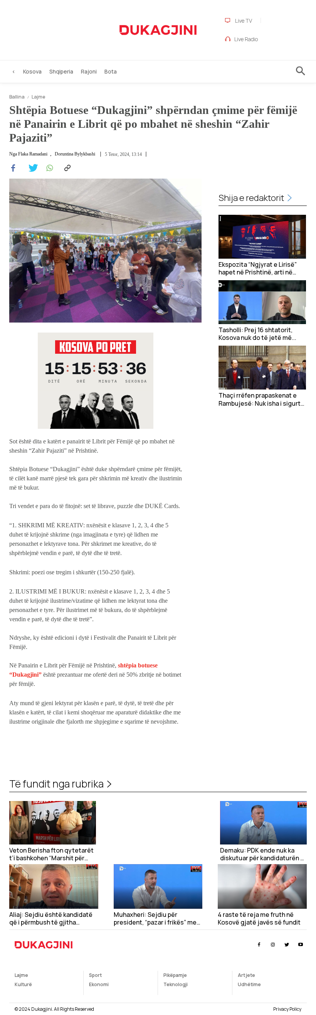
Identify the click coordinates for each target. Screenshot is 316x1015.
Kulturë (23, 984)
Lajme (38, 97)
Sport (95, 975)
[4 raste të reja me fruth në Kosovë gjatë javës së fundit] (262, 886)
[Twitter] (31, 168)
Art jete (246, 975)
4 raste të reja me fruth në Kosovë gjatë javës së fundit (259, 919)
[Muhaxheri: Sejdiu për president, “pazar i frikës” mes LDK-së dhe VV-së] (158, 886)
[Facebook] (13, 168)
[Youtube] (301, 945)
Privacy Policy (287, 1009)
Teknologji (175, 984)
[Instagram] (273, 945)
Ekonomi (99, 984)
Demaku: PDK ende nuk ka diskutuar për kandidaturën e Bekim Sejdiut (262, 854)
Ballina (17, 97)
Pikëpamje (175, 975)
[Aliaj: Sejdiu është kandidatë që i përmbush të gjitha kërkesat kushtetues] (53, 886)
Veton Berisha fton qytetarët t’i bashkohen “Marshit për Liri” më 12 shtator (51, 854)
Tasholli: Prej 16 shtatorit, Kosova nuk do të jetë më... (257, 334)
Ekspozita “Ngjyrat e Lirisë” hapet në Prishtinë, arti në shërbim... (258, 269)
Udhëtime (249, 984)
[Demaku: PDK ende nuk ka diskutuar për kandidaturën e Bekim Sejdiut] (263, 822)
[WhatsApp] (48, 168)
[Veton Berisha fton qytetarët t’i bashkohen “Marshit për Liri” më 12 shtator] (52, 822)
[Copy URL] (66, 168)
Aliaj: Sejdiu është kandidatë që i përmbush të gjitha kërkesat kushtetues (50, 919)
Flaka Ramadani (32, 154)
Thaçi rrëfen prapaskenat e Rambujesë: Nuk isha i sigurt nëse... (260, 399)
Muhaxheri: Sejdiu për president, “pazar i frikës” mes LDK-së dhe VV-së (157, 919)
